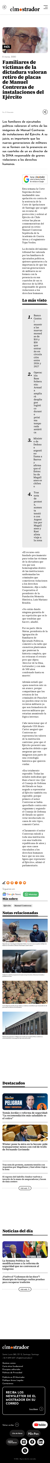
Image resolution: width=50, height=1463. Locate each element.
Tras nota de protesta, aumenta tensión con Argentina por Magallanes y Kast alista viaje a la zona (38, 516)
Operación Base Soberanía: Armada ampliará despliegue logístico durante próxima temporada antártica (38, 402)
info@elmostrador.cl (24, 1357)
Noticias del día (17, 1231)
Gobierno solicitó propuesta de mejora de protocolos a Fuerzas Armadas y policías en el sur (23, 975)
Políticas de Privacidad (12, 1372)
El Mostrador (9, 112)
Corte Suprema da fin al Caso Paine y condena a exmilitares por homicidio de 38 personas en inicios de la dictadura (24, 1006)
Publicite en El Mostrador (13, 1377)
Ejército (7, 905)
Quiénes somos (9, 1362)
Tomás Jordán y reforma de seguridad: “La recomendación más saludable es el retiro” (25, 1115)
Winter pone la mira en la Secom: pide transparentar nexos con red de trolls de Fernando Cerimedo (25, 1146)
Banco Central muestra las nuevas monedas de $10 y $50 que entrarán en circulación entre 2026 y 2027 (38, 341)
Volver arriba (8, 1424)
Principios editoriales (11, 1369)
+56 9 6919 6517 (8, 1357)
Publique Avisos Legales (12, 1380)
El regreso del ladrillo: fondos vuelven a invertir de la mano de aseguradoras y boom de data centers (24, 1179)
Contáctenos (7, 1383)
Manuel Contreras (22, 905)
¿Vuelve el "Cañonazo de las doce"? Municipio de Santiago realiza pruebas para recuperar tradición (23, 1279)
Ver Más (24, 1188)
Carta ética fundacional (12, 1366)
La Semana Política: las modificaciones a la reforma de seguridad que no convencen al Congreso (20, 1265)
